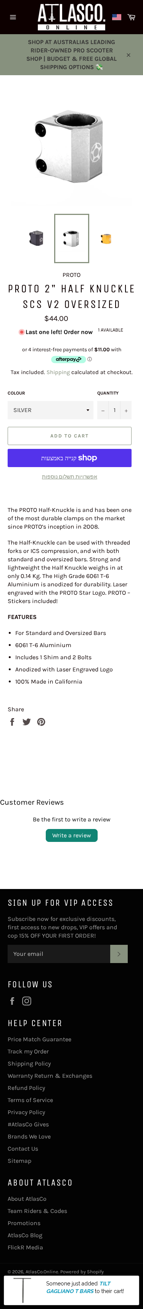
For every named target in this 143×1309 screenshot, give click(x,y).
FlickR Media (25, 1247)
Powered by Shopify (82, 1271)
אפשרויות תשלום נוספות (69, 477)
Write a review (71, 835)
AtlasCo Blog (25, 1235)
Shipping (58, 372)
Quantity (108, 393)
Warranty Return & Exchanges (50, 1075)
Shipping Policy (29, 1063)
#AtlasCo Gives (28, 1124)
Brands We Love (29, 1136)
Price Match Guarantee (39, 1039)
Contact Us (23, 1148)
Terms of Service (30, 1100)
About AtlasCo (27, 1198)
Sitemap (19, 1160)
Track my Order (28, 1051)
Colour (16, 393)
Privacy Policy (26, 1112)
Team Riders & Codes (37, 1210)
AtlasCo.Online (42, 1271)
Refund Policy (26, 1087)
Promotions (24, 1223)
